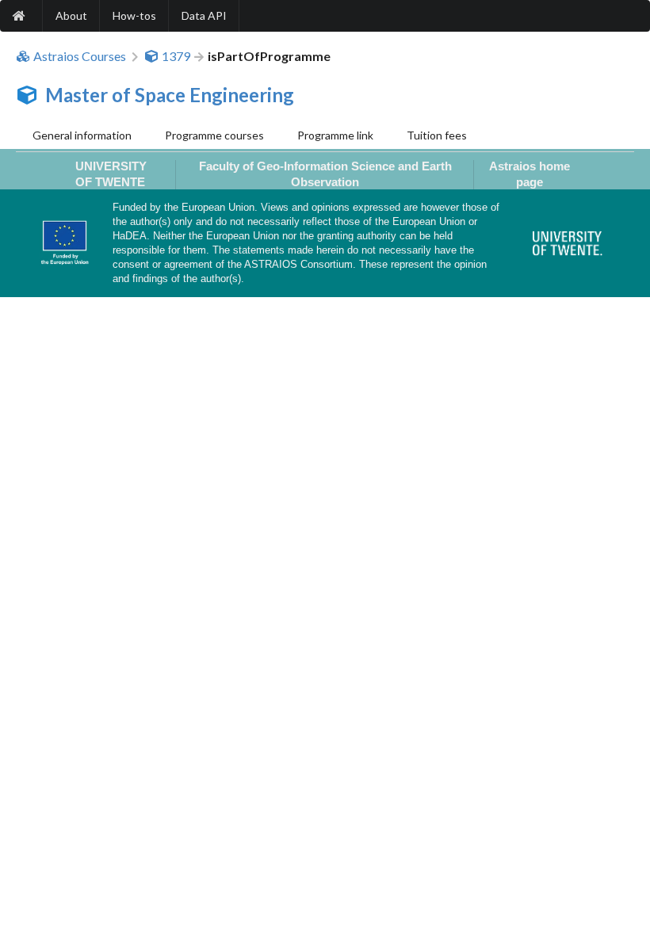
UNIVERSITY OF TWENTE (111, 173)
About (71, 15)
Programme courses (214, 135)
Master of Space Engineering (169, 94)
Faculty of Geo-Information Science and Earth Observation (325, 173)
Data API (204, 15)
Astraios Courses (79, 56)
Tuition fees (437, 135)
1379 (176, 56)
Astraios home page (529, 173)
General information (82, 135)
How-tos (134, 15)
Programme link (335, 135)
